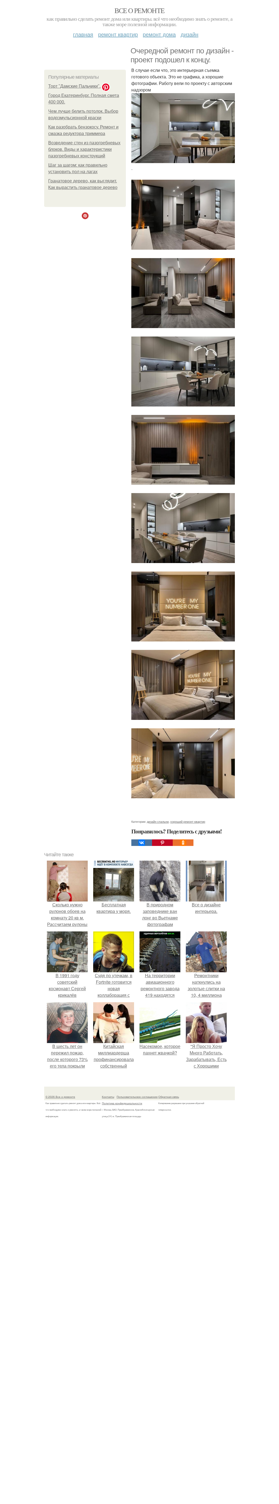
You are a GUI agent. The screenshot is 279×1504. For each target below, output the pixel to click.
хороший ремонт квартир (187, 821)
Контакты (108, 1097)
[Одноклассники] (183, 842)
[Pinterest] (162, 842)
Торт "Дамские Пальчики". (74, 86)
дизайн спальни (158, 821)
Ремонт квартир (118, 34)
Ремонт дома (159, 34)
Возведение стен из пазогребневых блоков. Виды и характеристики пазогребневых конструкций (84, 149)
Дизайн (189, 34)
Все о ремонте (139, 10)
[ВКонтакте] (141, 842)
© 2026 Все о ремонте (60, 1097)
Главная (83, 34)
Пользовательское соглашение (137, 1097)
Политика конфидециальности (122, 1103)
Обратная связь (168, 1097)
